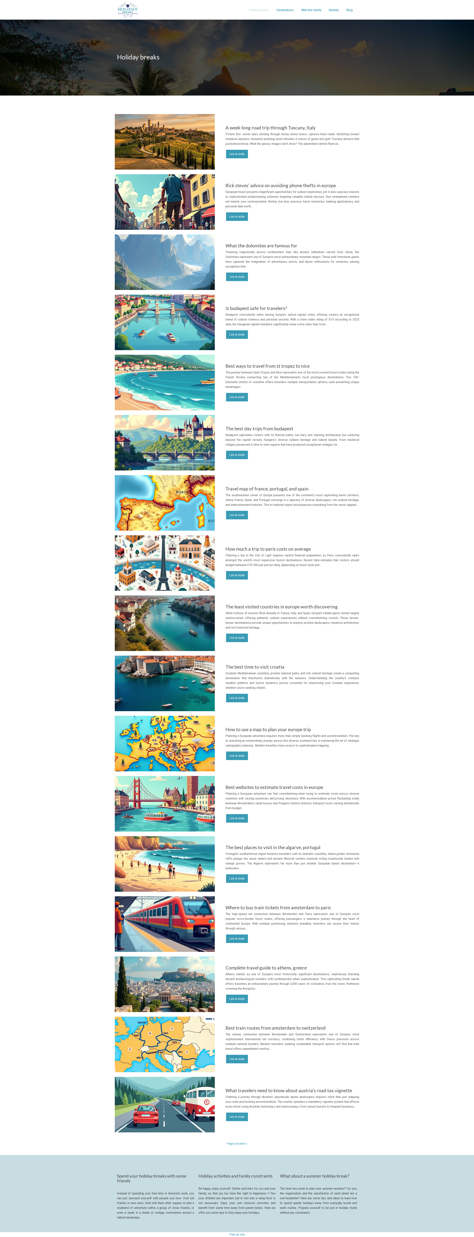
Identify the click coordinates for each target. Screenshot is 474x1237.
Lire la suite (237, 154)
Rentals (334, 10)
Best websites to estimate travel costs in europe (274, 787)
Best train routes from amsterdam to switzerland (276, 1028)
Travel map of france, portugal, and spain (267, 488)
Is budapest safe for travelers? (256, 308)
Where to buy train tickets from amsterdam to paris (278, 907)
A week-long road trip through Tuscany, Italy (271, 127)
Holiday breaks (259, 10)
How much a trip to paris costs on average (268, 549)
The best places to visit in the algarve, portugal (273, 847)
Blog (349, 10)
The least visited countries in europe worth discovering (282, 606)
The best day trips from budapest (259, 428)
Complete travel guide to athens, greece (266, 967)
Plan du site (237, 1234)
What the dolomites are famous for (261, 245)
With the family (311, 10)
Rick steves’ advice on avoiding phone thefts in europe (281, 185)
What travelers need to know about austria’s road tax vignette (289, 1090)
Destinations (285, 10)
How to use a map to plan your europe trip (268, 729)
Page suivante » (237, 1143)
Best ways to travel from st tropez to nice (268, 366)
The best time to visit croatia (255, 667)
